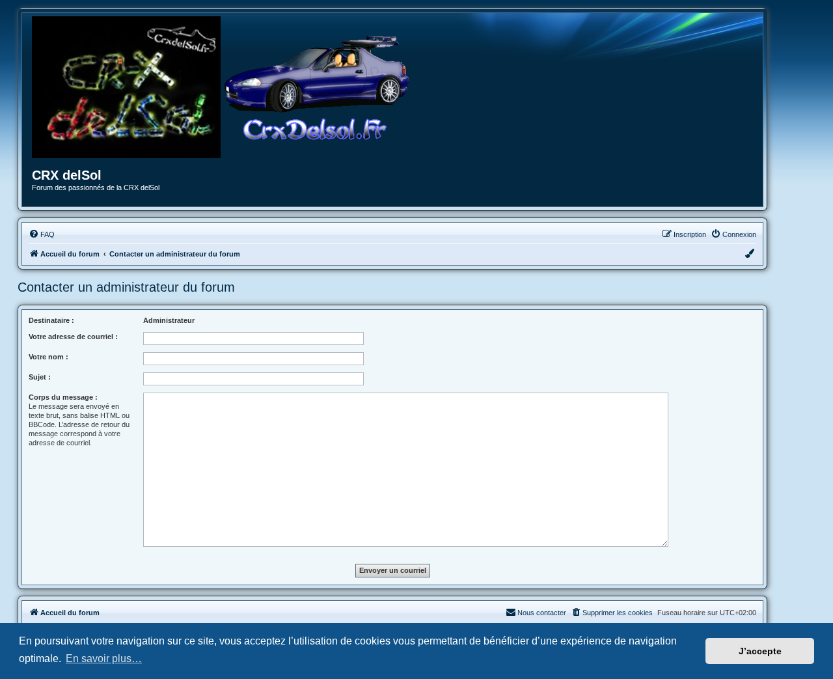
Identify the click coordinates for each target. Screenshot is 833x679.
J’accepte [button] (760, 651)
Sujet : (40, 377)
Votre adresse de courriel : (73, 336)
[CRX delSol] (317, 87)
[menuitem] (42, 234)
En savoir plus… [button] (104, 658)
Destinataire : (51, 320)
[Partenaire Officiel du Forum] (126, 87)
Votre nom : (48, 357)
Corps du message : (63, 397)
